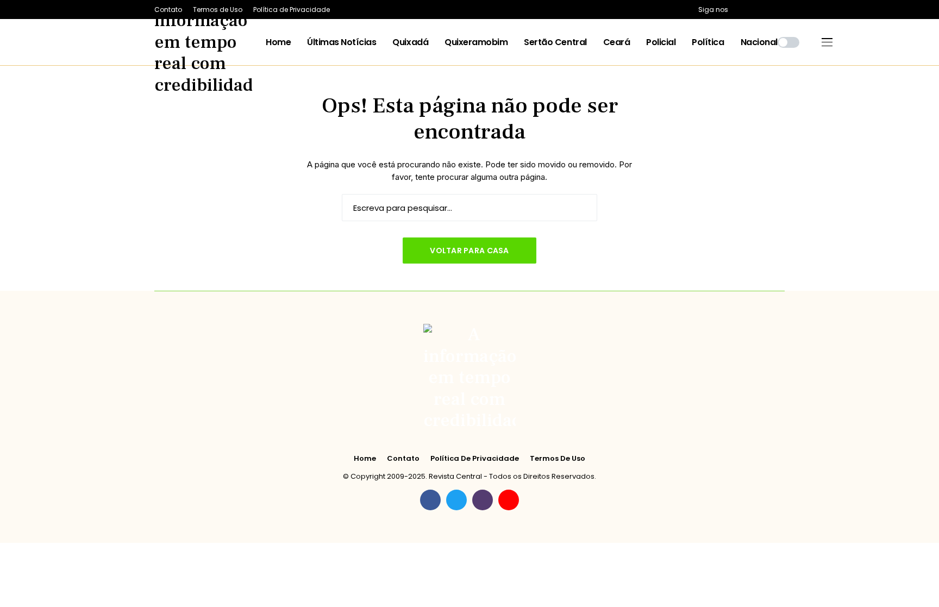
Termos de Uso (557, 458)
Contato (403, 458)
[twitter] (753, 9)
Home (365, 458)
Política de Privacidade (474, 458)
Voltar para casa (469, 250)
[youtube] (782, 9)
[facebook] (739, 9)
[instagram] (768, 9)
